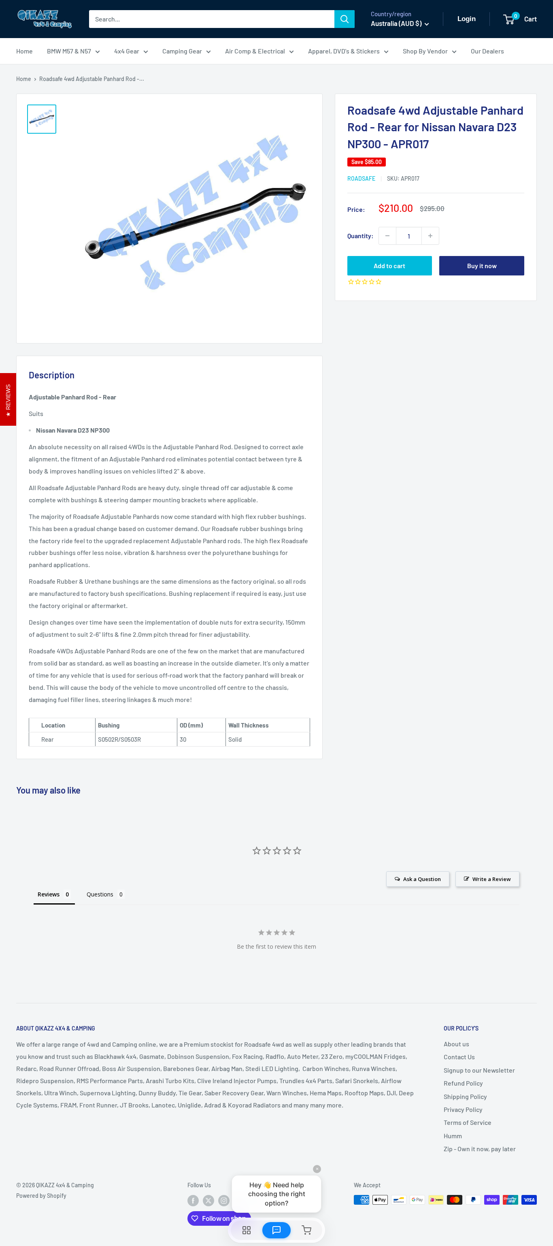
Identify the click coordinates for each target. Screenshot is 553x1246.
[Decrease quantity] (387, 235)
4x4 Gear (126, 51)
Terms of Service (467, 1122)
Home (24, 51)
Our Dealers (487, 51)
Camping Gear (182, 51)
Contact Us (459, 1056)
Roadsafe (361, 178)
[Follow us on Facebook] (193, 1200)
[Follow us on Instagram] (224, 1200)
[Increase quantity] (430, 235)
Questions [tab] (100, 894)
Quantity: (360, 235)
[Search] (344, 19)
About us (456, 1044)
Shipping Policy (465, 1096)
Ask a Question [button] (422, 879)
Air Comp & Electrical (255, 51)
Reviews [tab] (49, 894)
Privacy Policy (463, 1109)
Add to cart (389, 265)
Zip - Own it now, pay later (480, 1148)
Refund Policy (463, 1083)
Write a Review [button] (491, 879)
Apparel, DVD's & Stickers (344, 51)
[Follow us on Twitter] (208, 1200)
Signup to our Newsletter (479, 1070)
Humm (453, 1135)
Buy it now (482, 265)
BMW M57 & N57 (69, 51)
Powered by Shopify (41, 1195)
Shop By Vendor (425, 51)
